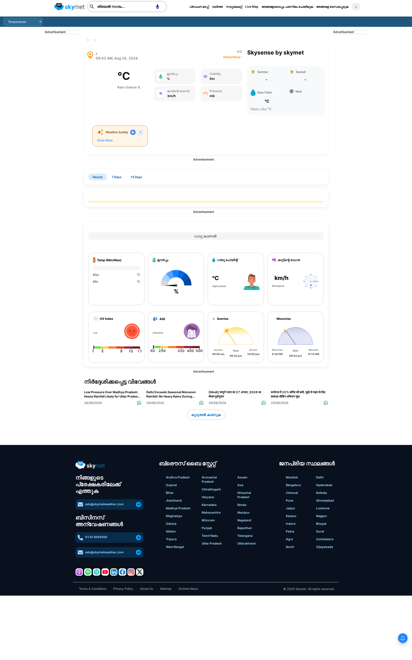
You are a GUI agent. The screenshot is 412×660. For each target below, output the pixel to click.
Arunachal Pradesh (209, 479)
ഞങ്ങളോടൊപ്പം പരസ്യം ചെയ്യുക (287, 6)
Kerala (241, 505)
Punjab (207, 528)
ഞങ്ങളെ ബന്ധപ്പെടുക (332, 6)
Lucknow (323, 508)
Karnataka (209, 505)
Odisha (171, 523)
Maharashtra (211, 512)
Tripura (171, 539)
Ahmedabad (325, 500)
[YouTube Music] (105, 572)
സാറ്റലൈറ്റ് (234, 6)
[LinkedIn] (113, 572)
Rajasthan (244, 528)
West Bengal (175, 547)
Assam (242, 477)
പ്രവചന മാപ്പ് (199, 6)
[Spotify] (87, 572)
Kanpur (291, 516)
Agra (289, 539)
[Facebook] (122, 572)
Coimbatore (324, 539)
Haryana (208, 497)
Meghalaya (174, 516)
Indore (290, 523)
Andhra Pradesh (178, 477)
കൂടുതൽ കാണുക (206, 415)
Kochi (290, 547)
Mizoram (208, 520)
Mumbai (292, 477)
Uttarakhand (246, 543)
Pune (289, 500)
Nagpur (321, 516)
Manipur (243, 512)
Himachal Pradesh (244, 495)
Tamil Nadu (210, 535)
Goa (240, 485)
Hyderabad (324, 485)
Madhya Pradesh (178, 508)
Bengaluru (293, 485)
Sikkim (171, 531)
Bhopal (321, 523)
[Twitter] (139, 572)
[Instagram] (131, 572)
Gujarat (171, 485)
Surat (320, 531)
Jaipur (290, 508)
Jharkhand (174, 500)
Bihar (170, 493)
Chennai (292, 493)
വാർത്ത (217, 6)
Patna (290, 531)
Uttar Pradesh (212, 543)
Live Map (251, 6)
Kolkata (321, 493)
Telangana (245, 535)
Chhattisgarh (211, 489)
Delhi (320, 477)
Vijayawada (324, 547)
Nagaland (244, 520)
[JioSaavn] (96, 572)
